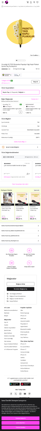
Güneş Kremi (24, 363)
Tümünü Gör (34, 99)
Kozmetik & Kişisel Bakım (10, 6)
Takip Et (35, 81)
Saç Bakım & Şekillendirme (25, 6)
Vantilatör (23, 360)
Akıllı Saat (23, 318)
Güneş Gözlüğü (24, 352)
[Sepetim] (28, 2)
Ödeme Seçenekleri (9, 328)
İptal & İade (7, 330)
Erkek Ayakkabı (24, 332)
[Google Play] (15, 384)
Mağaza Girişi (20, 284)
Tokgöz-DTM (6, 80)
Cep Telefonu (24, 337)
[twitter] (16, 395)
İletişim (6, 316)
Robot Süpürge (24, 313)
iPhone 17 (23, 349)
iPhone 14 (23, 316)
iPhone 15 (23, 344)
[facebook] (11, 395)
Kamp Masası (24, 371)
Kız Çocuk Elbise (25, 346)
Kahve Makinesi (25, 368)
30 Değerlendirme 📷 (19, 69)
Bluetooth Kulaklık (25, 329)
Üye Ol (6, 322)
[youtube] (25, 395)
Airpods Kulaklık (25, 321)
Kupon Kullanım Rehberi (11, 344)
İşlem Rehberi (8, 333)
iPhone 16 (23, 355)
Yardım (6, 325)
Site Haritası (7, 341)
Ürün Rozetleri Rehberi (10, 346)
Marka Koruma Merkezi (11, 310)
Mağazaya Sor (6, 83)
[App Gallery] (26, 384)
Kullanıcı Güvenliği (9, 336)
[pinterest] (29, 395)
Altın (21, 310)
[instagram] (20, 395)
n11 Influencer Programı (11, 349)
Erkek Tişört (23, 334)
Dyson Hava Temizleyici (27, 365)
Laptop (22, 357)
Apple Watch (24, 326)
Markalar (6, 313)
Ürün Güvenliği (8, 338)
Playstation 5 (24, 324)
